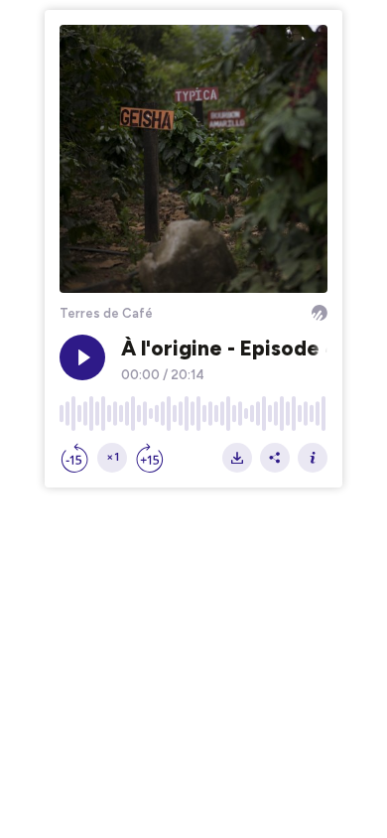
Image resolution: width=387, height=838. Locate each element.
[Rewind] (74, 458)
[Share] (275, 458)
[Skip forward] (150, 458)
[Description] (312, 458)
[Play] (82, 357)
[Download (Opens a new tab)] (237, 458)
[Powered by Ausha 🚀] (319, 313)
